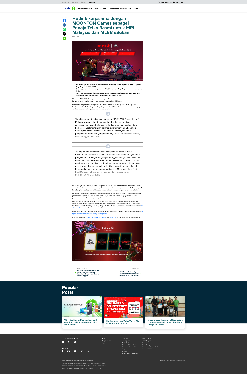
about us (92, 2)
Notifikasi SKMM (147, 349)
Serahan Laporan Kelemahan (130, 353)
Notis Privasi (145, 343)
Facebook (90, 217)
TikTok (96, 217)
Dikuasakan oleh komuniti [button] (120, 8)
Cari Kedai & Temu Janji (129, 345)
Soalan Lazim (126, 343)
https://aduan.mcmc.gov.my (99, 365)
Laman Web (113, 217)
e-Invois (124, 351)
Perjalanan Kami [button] (85, 8)
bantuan (176, 2)
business (75, 2)
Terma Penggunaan (148, 345)
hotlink (83, 2)
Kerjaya (104, 343)
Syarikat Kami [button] (101, 8)
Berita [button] (137, 8)
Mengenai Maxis (106, 341)
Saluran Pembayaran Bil (129, 347)
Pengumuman (126, 349)
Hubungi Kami (126, 341)
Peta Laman (98, 368)
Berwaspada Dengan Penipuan (151, 347)
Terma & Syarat (146, 341)
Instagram (102, 217)
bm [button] (182, 2)
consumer (65, 2)
